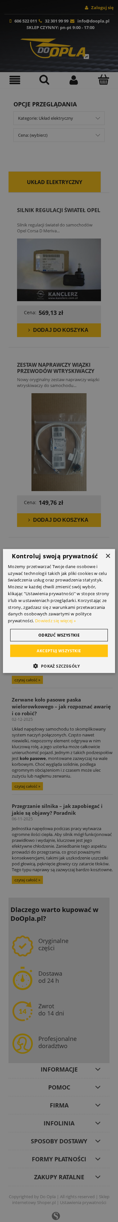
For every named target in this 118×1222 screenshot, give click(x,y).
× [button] (107, 555)
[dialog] (59, 611)
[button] (59, 666)
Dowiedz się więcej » (55, 621)
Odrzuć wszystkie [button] (59, 635)
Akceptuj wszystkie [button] (59, 651)
